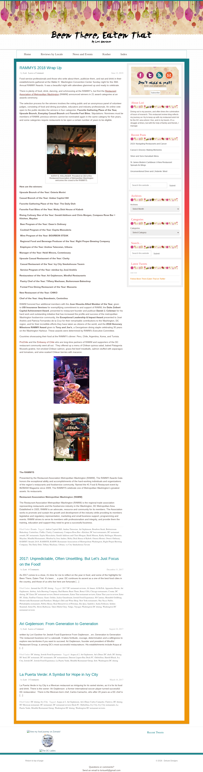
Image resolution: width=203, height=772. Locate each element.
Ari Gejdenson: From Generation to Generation (59, 624)
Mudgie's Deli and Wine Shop (65, 600)
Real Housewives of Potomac (65, 603)
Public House (46, 603)
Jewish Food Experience (83, 597)
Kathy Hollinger (106, 535)
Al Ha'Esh (100, 588)
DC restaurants (32, 535)
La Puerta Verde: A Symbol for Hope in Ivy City (59, 674)
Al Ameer (91, 588)
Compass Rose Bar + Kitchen (76, 532)
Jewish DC (28, 660)
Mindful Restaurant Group (81, 660)
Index (124, 54)
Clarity (49, 532)
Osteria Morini (98, 538)
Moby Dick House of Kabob (79, 538)
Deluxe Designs (171, 761)
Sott (95, 660)
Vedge (70, 606)
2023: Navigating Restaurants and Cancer (148, 144)
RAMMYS (44, 541)
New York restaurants (88, 600)
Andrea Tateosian (70, 529)
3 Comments (33, 679)
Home (27, 54)
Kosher (106, 54)
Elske (25, 597)
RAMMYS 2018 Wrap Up (41, 68)
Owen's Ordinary (113, 538)
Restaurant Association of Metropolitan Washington (80, 541)
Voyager (77, 606)
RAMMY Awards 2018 (29, 541)
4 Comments (33, 569)
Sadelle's (91, 603)
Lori (25, 72)
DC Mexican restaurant (29, 704)
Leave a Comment (36, 72)
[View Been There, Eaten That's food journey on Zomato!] (43, 731)
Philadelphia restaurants (30, 603)
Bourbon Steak (98, 529)
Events (34, 529)
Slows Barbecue (44, 606)
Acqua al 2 (75, 654)
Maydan (23, 538)
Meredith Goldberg (113, 597)
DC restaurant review (43, 594)
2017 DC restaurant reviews (74, 588)
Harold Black (110, 657)
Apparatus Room (112, 588)
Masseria (117, 535)
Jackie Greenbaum (64, 597)
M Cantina (99, 597)
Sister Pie (32, 606)
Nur (99, 600)
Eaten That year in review (107, 594)
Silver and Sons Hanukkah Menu (144, 156)
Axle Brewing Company (47, 591)
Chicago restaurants (98, 591)
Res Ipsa (82, 603)
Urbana (62, 544)
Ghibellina (99, 657)
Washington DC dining (92, 606)
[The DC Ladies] (47, 750)
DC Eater (30, 594)
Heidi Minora (92, 535)
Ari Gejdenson (85, 529)
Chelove (108, 701)
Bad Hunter (63, 591)
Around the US (37, 588)
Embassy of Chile (45, 342)
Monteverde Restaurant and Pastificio (36, 600)
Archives (134, 205)
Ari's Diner (98, 654)
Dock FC (90, 657)
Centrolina (33, 532)
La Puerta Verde (62, 660)
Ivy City (44, 701)
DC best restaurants (98, 532)
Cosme (111, 591)
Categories (135, 228)
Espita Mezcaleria (47, 535)
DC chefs (107, 654)
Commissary (58, 532)
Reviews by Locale (52, 54)
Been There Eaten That (101, 25)
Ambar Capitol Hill (54, 529)
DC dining (48, 588)
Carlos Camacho (97, 701)
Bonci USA (84, 591)
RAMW (53, 541)
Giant (46, 597)
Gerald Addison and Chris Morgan (71, 535)
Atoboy (33, 591)
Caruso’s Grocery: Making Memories (146, 150)
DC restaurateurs (61, 657)
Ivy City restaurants (106, 704)
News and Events (83, 54)
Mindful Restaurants (36, 538)
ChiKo (42, 532)
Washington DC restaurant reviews (90, 708)
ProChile (24, 342)
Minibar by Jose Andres (56, 538)
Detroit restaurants (61, 594)
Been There (74, 591)
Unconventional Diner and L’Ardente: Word (148, 171)
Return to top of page (34, 761)
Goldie (53, 597)
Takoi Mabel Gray (59, 606)
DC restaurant (33, 657)
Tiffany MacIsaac (50, 544)
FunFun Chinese (36, 597)
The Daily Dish (35, 544)
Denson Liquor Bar (77, 657)
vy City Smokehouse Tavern (78, 544)
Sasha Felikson (102, 603)
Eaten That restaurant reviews (82, 594)
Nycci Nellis (107, 600)
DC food (23, 657)
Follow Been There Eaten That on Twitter (147, 279)
